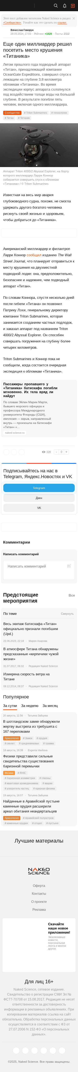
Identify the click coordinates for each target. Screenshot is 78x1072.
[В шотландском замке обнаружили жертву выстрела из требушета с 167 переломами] (68, 726)
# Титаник (24, 118)
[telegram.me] (52, 1050)
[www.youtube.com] (34, 1050)
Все (72, 595)
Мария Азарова (38, 641)
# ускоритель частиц (17, 788)
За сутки (10, 706)
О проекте (39, 901)
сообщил (34, 255)
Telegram (39, 488)
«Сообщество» (12, 22)
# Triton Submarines (35, 112)
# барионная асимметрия (20, 778)
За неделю (29, 706)
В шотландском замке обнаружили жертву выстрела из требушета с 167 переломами (31, 727)
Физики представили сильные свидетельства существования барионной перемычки (28, 761)
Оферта (39, 885)
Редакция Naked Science (43, 666)
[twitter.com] (16, 1050)
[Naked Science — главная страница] (21, 5)
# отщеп (37, 823)
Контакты (39, 893)
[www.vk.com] (25, 1050)
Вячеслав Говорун (22, 30)
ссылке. (62, 22)
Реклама (39, 909)
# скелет (10, 743)
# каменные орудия (16, 823)
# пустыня (52, 823)
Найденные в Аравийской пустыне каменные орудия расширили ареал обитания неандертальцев (31, 806)
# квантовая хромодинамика (21, 783)
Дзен (39, 498)
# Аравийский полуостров (38, 818)
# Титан (9, 118)
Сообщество (12, 112)
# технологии (59, 112)
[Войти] (73, 6)
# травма (48, 743)
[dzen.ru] (43, 1050)
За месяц (50, 706)
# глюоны (45, 778)
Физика (9, 773)
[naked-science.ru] (62, 1050)
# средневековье (29, 743)
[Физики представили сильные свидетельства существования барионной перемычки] (68, 761)
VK (39, 508)
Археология (12, 738)
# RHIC (22, 773)
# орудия (42, 738)
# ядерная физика (44, 788)
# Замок (27, 738)
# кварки (47, 783)
